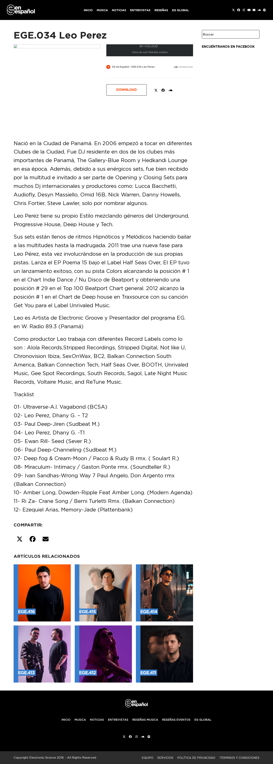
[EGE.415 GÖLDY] (103, 592)
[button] (20, 539)
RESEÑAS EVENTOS (176, 719)
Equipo (147, 757)
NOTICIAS (97, 719)
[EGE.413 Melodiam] (42, 653)
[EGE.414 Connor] (164, 592)
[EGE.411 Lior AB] (164, 653)
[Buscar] (253, 34)
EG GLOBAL (202, 719)
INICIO (66, 719)
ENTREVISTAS (118, 719)
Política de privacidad (196, 757)
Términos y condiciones (239, 757)
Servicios (165, 757)
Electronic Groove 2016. (46, 757)
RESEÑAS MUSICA (145, 719)
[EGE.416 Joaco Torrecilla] (42, 592)
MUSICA (80, 719)
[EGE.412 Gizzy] (103, 653)
